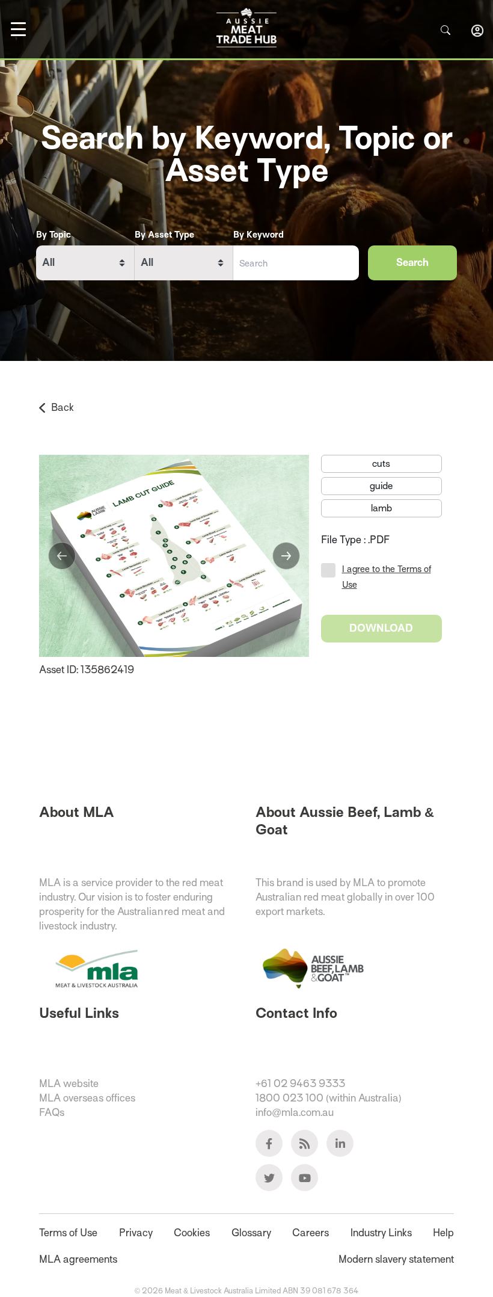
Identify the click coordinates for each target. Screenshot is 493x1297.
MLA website (69, 1083)
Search (412, 262)
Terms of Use (68, 1233)
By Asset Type (164, 234)
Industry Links (381, 1233)
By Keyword (258, 234)
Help (443, 1233)
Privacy (136, 1233)
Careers (310, 1233)
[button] (62, 556)
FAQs (51, 1112)
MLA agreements (78, 1259)
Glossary (251, 1233)
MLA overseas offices (87, 1098)
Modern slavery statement (396, 1259)
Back (62, 407)
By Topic (53, 234)
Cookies (192, 1233)
